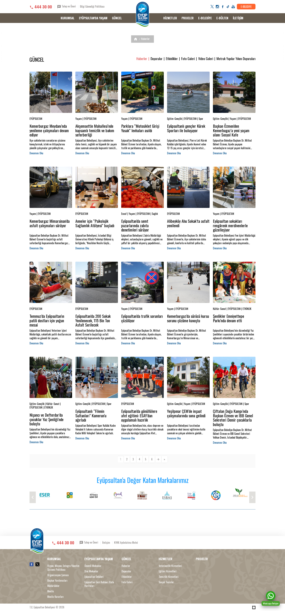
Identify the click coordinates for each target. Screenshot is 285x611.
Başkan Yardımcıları (57, 580)
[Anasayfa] (136, 39)
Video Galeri (205, 58)
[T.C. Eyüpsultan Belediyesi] (142, 14)
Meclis (50, 591)
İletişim (106, 543)
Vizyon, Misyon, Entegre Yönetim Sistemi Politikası (63, 568)
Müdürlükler (53, 586)
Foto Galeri (188, 58)
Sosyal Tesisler (166, 582)
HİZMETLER (170, 18)
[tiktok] (228, 6)
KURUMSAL (67, 18)
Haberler (145, 39)
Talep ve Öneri (68, 6)
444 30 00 (43, 7)
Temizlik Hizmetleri (168, 577)
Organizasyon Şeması (58, 575)
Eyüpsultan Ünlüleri (94, 577)
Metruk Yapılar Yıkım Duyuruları (236, 58)
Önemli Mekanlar (92, 566)
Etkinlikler (172, 58)
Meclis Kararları (55, 597)
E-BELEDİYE (246, 7)
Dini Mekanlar (91, 571)
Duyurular (156, 58)
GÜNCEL (117, 18)
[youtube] (233, 6)
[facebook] (222, 6)
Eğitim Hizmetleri (167, 571)
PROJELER (188, 18)
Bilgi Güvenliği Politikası (92, 6)
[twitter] (212, 6)
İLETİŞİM (238, 18)
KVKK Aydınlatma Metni (126, 543)
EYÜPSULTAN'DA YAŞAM (93, 18)
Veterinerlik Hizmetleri (170, 566)
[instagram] (217, 6)
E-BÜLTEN (222, 18)
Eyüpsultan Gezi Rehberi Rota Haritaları (99, 584)
